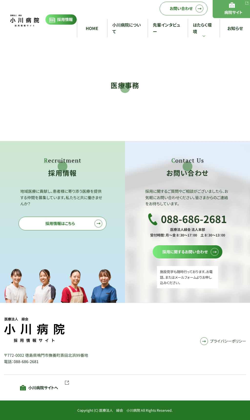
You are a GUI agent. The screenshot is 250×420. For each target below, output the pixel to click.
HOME (92, 28)
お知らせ (235, 28)
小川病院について (126, 28)
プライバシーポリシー (228, 341)
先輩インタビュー (166, 28)
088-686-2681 (26, 361)
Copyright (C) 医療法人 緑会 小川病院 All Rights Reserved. (125, 410)
